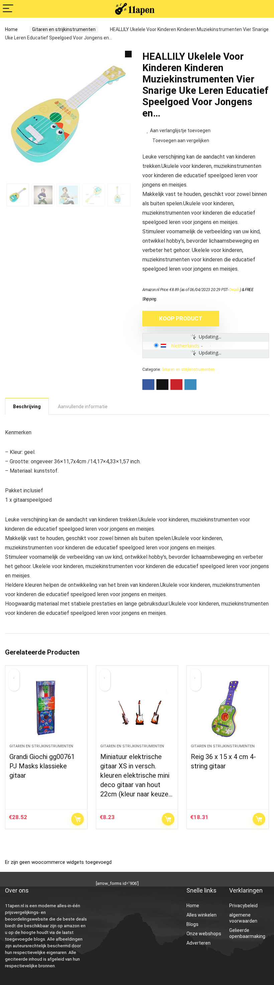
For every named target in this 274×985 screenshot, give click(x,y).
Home (11, 29)
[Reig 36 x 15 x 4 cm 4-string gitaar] (228, 708)
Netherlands (185, 345)
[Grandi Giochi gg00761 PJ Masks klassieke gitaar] (46, 708)
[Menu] (8, 9)
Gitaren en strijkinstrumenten (64, 29)
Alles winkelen (201, 915)
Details (234, 289)
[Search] (264, 9)
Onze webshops (203, 933)
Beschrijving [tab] (27, 406)
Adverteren (198, 943)
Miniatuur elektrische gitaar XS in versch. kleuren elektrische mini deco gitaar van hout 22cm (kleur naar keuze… (136, 775)
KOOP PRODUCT (180, 318)
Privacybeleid (243, 905)
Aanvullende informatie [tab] (83, 406)
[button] (128, 54)
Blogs (192, 924)
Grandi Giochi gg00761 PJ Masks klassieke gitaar (42, 766)
